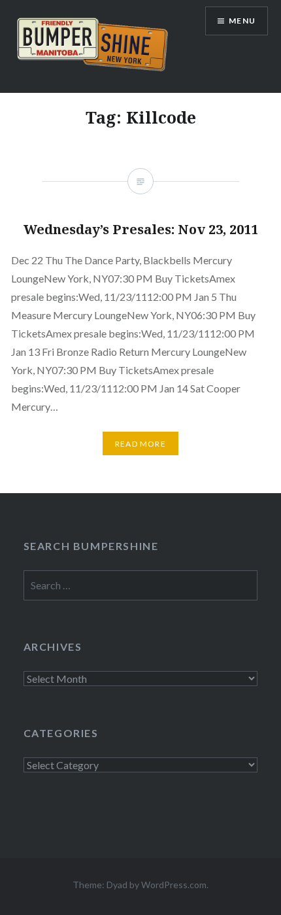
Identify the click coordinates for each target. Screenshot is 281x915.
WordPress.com (174, 884)
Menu (242, 21)
